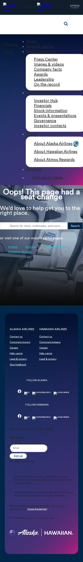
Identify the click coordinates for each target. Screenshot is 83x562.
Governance (45, 121)
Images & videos (49, 65)
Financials (43, 106)
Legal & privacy (18, 359)
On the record (47, 85)
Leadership (44, 80)
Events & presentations (55, 116)
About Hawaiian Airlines (55, 152)
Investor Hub (46, 101)
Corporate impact (20, 342)
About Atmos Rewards (54, 160)
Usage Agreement (37, 509)
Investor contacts (50, 126)
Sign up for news (47, 178)
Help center (16, 353)
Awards (41, 75)
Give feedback (18, 365)
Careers (14, 348)
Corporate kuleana (49, 342)
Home (31, 42)
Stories (30, 247)
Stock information (50, 111)
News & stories (40, 47)
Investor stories (19, 252)
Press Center (46, 60)
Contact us (16, 337)
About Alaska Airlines (53, 144)
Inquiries (34, 169)
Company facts (48, 70)
